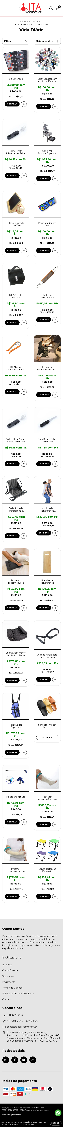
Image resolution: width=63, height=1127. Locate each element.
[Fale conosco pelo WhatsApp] (58, 1112)
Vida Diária (34, 21)
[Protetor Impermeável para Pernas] (55, 824)
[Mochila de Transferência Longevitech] (55, 533)
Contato (6, 999)
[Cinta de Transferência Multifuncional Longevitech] (55, 320)
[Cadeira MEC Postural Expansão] (55, 178)
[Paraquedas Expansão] (24, 752)
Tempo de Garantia (12, 987)
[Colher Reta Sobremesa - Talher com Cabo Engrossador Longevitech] (24, 175)
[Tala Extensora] (24, 104)
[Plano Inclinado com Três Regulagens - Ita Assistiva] (24, 250)
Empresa (7, 964)
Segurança (8, 976)
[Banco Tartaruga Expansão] (55, 896)
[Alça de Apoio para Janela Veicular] (55, 679)
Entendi (55, 1123)
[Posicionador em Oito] (55, 250)
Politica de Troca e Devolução (18, 993)
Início (23, 21)
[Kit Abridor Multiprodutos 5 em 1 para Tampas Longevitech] (24, 392)
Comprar (12, 104)
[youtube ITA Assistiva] (23, 1059)
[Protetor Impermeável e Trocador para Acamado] (24, 608)
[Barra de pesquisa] (51, 8)
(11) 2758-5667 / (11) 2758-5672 (22, 1021)
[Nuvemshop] (11, 1115)
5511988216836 (15, 1015)
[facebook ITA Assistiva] (14, 1059)
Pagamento (8, 982)
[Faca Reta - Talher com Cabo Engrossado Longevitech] (55, 464)
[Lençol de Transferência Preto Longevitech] (55, 394)
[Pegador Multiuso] (24, 822)
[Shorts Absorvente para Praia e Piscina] (24, 680)
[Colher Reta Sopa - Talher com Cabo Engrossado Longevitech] (24, 464)
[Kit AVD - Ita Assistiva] (24, 322)
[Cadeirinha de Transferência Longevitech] (24, 536)
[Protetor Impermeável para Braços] (24, 896)
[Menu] (5, 8)
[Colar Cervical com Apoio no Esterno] (55, 106)
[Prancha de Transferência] (55, 608)
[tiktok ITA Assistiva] (32, 1059)
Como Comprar (10, 970)
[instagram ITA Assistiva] (5, 1059)
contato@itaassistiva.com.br (22, 1026)
